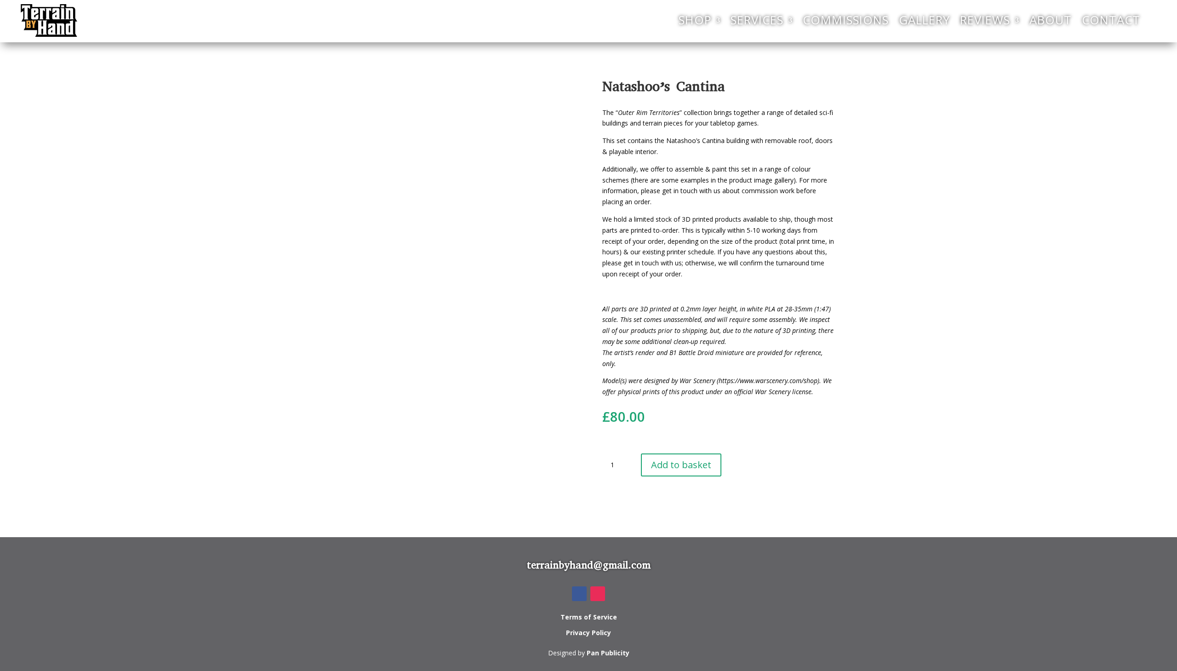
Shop (695, 20)
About (1050, 20)
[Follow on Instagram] (597, 593)
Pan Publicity (608, 652)
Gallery (924, 20)
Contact (1111, 20)
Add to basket (681, 465)
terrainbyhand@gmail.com (589, 565)
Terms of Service (588, 617)
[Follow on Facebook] (579, 593)
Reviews (985, 20)
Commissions (846, 20)
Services (757, 20)
